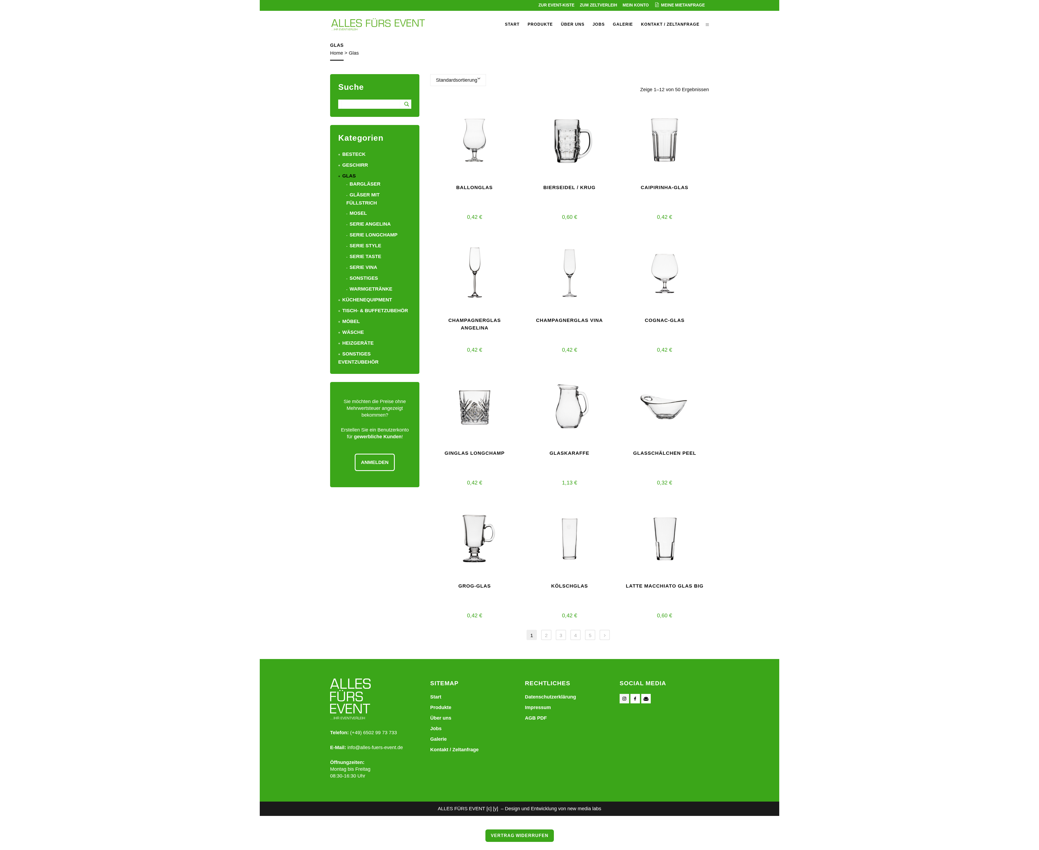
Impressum (538, 707)
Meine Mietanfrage (683, 5)
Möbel (351, 321)
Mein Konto (636, 5)
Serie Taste (365, 256)
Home (336, 53)
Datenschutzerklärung (550, 697)
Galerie (438, 739)
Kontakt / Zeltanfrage (454, 749)
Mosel (358, 213)
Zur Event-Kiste (556, 5)
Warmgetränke (371, 289)
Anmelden (375, 462)
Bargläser (365, 184)
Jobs (436, 728)
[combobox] (458, 80)
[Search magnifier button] (406, 104)
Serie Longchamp (373, 235)
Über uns (440, 718)
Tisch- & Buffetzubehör (375, 310)
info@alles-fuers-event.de (375, 747)
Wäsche (353, 332)
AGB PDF (536, 718)
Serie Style (365, 245)
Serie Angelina (370, 224)
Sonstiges (364, 278)
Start (435, 697)
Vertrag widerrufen (519, 835)
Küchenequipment (367, 299)
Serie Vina (363, 267)
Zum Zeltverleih (598, 5)
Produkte (440, 707)
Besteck (354, 154)
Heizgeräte (358, 343)
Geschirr (355, 165)
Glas (349, 176)
